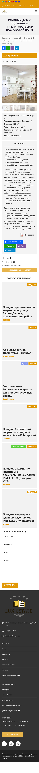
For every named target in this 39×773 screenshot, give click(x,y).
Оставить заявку (12, 735)
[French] (9, 1)
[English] (6, 1)
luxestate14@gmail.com (12, 265)
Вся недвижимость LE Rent (19, 270)
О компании (5, 644)
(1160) (29, 38)
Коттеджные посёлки (8, 684)
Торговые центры (7, 700)
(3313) (11, 38)
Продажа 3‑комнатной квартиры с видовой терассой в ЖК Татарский (19, 432)
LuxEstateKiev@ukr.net (28, 6)
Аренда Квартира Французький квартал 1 (18, 351)
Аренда (24, 116)
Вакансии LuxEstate (8, 665)
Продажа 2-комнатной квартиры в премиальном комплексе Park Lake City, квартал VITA (19, 475)
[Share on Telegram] (17, 48)
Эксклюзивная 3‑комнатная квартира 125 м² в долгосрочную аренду (17, 391)
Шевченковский (17, 127)
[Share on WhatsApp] (8, 48)
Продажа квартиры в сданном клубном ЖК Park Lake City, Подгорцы (19, 517)
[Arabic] (3, 1)
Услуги (4, 649)
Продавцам (5, 659)
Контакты (5, 670)
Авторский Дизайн (22, 130)
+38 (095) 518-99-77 (10, 6)
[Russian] (16, 1)
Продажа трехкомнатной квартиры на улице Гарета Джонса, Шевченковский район (19, 312)
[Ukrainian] (19, 1)
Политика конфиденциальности (12, 705)
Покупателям (6, 654)
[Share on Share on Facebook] (4, 48)
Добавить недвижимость (10, 675)
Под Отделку (7, 725)
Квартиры (26, 121)
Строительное (20, 725)
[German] (12, 1)
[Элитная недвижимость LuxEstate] (4, 11)
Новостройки (6, 689)
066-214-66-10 (10, 61)
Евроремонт (24, 721)
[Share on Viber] (12, 48)
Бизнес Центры (7, 695)
